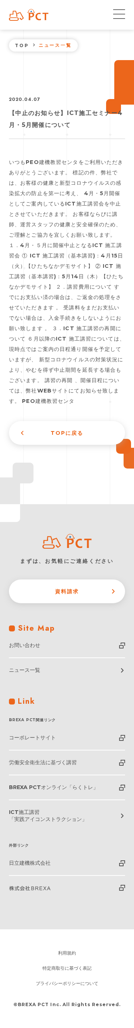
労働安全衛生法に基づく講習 (43, 762)
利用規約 (67, 953)
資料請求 (67, 591)
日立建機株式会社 (30, 863)
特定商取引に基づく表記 (67, 968)
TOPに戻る (67, 433)
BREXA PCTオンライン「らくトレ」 (53, 787)
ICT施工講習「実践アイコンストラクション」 (48, 815)
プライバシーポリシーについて (67, 983)
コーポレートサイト (32, 737)
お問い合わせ (24, 645)
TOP (22, 45)
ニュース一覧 (24, 670)
